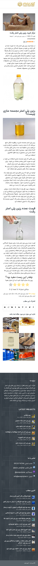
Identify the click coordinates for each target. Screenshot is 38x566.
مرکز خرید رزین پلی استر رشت (22, 33)
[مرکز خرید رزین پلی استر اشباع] (11, 341)
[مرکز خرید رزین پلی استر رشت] (19, 22)
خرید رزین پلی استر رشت (21, 294)
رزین (23, 36)
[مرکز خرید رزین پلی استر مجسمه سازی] (27, 321)
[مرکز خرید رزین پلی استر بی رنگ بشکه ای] (11, 355)
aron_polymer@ (19, 468)
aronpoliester (31, 39)
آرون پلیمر (26, 563)
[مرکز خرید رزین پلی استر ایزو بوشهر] (27, 355)
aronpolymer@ (20, 472)
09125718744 (19, 463)
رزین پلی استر (18, 36)
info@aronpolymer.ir (21, 476)
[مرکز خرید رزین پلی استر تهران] (27, 341)
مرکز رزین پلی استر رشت (25, 296)
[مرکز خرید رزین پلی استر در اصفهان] (11, 325)
